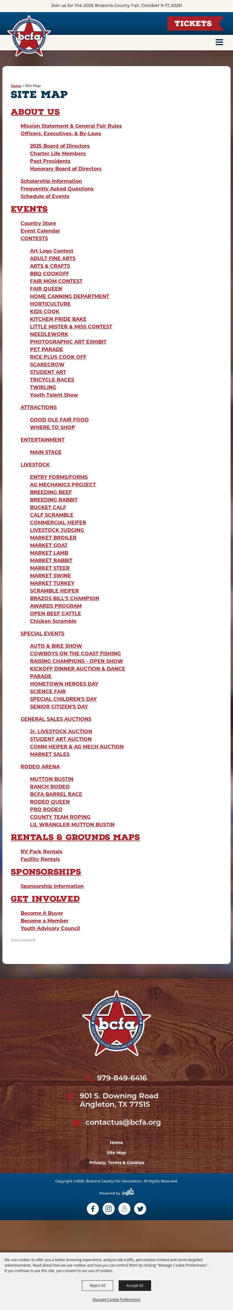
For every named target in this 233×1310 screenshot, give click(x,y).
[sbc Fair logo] (116, 1023)
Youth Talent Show (54, 395)
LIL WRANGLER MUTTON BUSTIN (72, 825)
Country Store (38, 223)
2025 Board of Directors (60, 146)
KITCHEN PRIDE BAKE (58, 319)
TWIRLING (43, 387)
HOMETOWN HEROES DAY (64, 684)
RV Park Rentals (41, 852)
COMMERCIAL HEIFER (58, 523)
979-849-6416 (122, 1078)
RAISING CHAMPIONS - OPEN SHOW (76, 661)
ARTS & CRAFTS (50, 266)
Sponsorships (46, 872)
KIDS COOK (44, 311)
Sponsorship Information (52, 886)
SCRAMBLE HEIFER (54, 591)
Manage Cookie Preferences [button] (116, 1299)
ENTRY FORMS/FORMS (59, 477)
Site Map (116, 1152)
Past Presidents (50, 161)
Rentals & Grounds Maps (75, 838)
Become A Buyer (42, 913)
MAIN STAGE (46, 452)
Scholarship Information (51, 181)
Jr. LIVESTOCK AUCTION (61, 731)
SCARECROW (47, 365)
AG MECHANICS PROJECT (63, 485)
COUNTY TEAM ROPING (60, 817)
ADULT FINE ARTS (53, 258)
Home (16, 86)
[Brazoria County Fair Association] (29, 36)
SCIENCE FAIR (48, 691)
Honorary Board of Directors (66, 169)
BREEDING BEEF (51, 492)
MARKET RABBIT (51, 560)
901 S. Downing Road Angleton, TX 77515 (119, 1101)
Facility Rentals (40, 859)
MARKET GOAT (49, 545)
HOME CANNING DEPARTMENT (69, 296)
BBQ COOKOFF (49, 274)
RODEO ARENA (40, 767)
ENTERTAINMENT (43, 440)
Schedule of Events (45, 196)
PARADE (41, 676)
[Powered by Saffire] (128, 1194)
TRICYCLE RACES (52, 380)
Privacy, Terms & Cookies (116, 1162)
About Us (35, 112)
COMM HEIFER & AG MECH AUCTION (77, 747)
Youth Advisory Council (50, 928)
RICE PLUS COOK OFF (58, 357)
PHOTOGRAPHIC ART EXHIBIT (68, 342)
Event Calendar (40, 231)
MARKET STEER (50, 568)
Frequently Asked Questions (57, 189)
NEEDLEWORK (49, 334)
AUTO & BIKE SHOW (56, 646)
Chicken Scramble (53, 621)
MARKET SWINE (50, 576)
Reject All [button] (97, 1285)
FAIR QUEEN (46, 289)
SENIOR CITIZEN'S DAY (59, 707)
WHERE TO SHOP (52, 427)
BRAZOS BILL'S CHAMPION (64, 598)
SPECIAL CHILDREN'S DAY (63, 699)
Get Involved (45, 899)
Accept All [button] (135, 1285)
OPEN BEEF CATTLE (55, 613)
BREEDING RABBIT (54, 500)
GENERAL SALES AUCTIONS (56, 719)
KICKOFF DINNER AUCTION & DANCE (77, 669)
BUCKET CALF (48, 507)
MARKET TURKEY (52, 583)
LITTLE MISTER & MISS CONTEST (71, 327)
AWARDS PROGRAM (56, 606)
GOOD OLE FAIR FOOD (59, 420)
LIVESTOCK (35, 465)
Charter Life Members (58, 153)
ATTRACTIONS (39, 407)
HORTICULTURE (50, 304)
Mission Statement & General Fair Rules (71, 126)
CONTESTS (34, 238)
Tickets (193, 24)
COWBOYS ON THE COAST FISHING (75, 654)
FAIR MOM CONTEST (56, 281)
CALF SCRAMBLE (51, 515)
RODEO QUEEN (50, 802)
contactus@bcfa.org (123, 1123)
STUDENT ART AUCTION (61, 739)
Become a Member (45, 921)
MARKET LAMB (49, 553)
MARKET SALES (49, 754)
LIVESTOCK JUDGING (57, 530)
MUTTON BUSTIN (51, 779)
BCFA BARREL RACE (56, 794)
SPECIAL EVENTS (42, 634)
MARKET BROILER (53, 538)
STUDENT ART (48, 372)
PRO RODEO (46, 809)
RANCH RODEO (50, 787)
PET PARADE (46, 349)
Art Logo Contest (51, 251)
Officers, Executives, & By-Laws (61, 133)
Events (29, 209)
